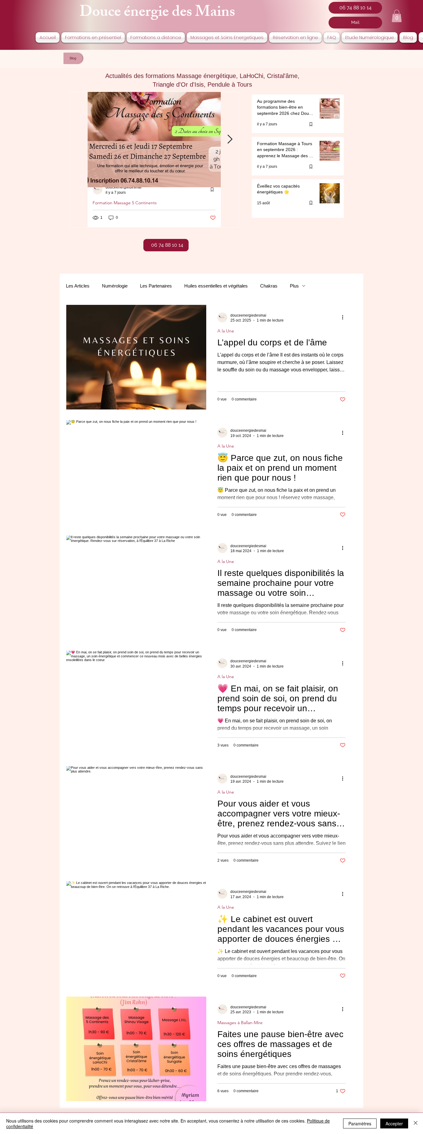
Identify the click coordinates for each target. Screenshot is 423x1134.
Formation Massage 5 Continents (125, 203)
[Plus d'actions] (344, 317)
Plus (294, 285)
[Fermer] (415, 1123)
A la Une (225, 331)
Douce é (105, 13)
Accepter (394, 1123)
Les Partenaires (156, 285)
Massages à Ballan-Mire (240, 1022)
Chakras (268, 285)
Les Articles (77, 285)
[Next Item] (230, 139)
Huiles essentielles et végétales (216, 285)
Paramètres (359, 1123)
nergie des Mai (175, 13)
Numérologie (115, 285)
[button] (396, 16)
